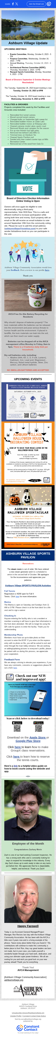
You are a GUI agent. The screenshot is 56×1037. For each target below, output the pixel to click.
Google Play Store (28, 740)
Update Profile (15, 1016)
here (47, 270)
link (16, 766)
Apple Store (37, 737)
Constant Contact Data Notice (34, 1016)
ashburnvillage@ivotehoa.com (20, 228)
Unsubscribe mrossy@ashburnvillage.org (28, 1013)
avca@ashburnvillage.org (31, 1019)
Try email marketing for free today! (28, 1033)
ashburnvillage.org (13, 980)
